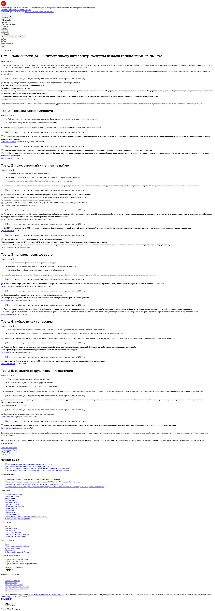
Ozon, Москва (54, 479)
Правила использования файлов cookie (39, 12)
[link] (5, 33)
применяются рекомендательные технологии (45, 595)
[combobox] (10, 604)
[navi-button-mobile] (3, 46)
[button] (3, 39)
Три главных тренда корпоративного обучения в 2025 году (27, 466)
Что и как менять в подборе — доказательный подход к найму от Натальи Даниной (37, 470)
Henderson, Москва (56, 484)
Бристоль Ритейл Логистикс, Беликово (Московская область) (81, 487)
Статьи (8, 50)
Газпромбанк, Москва (71, 482)
